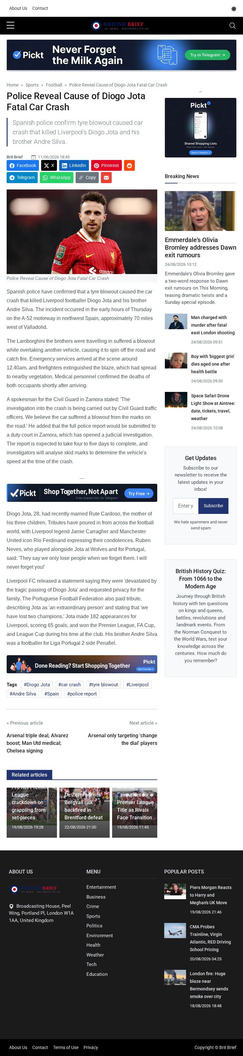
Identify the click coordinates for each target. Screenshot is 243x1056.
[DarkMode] (233, 8)
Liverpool (139, 685)
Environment (99, 935)
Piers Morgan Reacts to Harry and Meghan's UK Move (211, 895)
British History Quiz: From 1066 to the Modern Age (201, 579)
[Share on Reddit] (129, 165)
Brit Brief (15, 157)
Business (96, 897)
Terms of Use (65, 1047)
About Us (18, 8)
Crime (92, 906)
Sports (93, 916)
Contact (40, 8)
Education (97, 974)
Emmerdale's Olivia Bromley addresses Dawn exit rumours (200, 247)
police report (83, 694)
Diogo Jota (38, 685)
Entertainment (101, 887)
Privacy (91, 1047)
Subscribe (213, 505)
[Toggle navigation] (232, 26)
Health (93, 945)
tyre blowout (105, 685)
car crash (71, 685)
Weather (95, 955)
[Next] (146, 815)
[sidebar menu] (10, 26)
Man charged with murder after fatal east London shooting (213, 325)
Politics (94, 926)
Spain (53, 694)
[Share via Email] (106, 177)
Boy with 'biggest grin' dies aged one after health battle (212, 364)
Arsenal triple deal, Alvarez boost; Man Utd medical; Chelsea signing (37, 743)
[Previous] (17, 815)
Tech (91, 964)
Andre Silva (24, 694)
